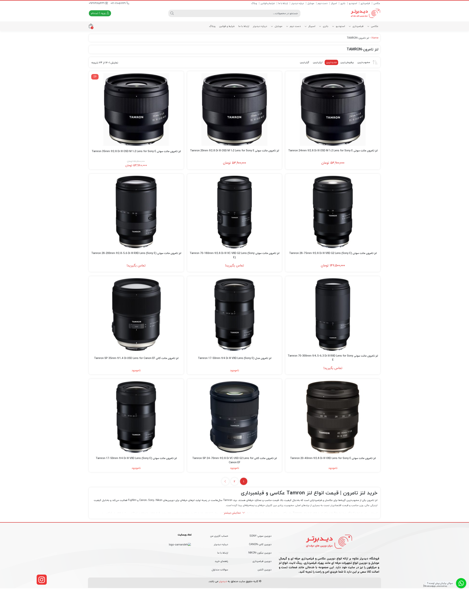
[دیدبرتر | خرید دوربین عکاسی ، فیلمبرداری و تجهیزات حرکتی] (365, 13)
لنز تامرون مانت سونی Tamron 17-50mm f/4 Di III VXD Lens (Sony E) (136, 458)
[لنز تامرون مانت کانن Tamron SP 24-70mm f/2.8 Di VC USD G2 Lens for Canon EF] (234, 417)
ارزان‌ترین (317, 62)
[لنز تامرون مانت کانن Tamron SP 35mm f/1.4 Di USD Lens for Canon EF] (136, 314)
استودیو (353, 3)
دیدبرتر (223, 581)
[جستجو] (172, 13)
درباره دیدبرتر (297, 3)
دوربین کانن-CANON (260, 544)
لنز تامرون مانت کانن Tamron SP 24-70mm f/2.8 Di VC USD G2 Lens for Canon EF (234, 460)
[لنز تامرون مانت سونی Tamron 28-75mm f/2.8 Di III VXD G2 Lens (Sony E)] (332, 212)
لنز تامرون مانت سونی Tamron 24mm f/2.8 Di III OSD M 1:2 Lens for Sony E (333, 150)
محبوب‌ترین (363, 62)
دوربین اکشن (265, 569)
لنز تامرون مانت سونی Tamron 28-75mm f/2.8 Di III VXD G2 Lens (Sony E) (333, 253)
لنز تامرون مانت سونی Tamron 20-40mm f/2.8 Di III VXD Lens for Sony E (333, 458)
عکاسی (376, 3)
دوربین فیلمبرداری (262, 561)
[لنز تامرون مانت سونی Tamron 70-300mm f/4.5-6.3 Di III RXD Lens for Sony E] (332, 314)
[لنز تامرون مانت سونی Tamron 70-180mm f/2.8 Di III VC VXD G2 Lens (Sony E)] (234, 212)
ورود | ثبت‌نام (98, 13)
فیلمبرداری (365, 3)
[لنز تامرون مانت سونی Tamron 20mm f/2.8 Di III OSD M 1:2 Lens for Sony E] (234, 109)
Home (375, 38)
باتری (342, 3)
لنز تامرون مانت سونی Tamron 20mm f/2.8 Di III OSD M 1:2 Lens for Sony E (234, 150)
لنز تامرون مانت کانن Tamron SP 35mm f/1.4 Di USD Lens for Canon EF (136, 358)
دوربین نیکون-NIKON (260, 553)
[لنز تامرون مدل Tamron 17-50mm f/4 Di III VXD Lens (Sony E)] (234, 314)
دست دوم (323, 3)
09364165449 (97, 3)
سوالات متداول (220, 569)
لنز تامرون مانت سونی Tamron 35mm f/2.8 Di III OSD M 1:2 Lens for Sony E (136, 151)
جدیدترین (331, 62)
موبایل (310, 3)
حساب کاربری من (219, 536)
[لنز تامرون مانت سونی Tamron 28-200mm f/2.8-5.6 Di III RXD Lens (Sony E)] (136, 212)
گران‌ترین (304, 62)
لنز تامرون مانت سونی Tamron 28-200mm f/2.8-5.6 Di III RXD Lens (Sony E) (136, 253)
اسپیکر (334, 3)
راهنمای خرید (221, 561)
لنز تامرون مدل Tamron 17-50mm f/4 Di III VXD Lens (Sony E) (234, 358)
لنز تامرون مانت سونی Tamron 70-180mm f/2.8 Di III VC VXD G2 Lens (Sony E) (234, 255)
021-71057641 (118, 3)
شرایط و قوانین (268, 3)
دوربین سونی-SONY (261, 536)
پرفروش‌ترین (347, 62)
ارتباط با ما (283, 3)
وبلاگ (254, 3)
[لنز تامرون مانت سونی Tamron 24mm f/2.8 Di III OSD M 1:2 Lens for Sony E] (332, 109)
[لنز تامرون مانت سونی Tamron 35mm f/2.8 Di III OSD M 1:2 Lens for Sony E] (136, 109)
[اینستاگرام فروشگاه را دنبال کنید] (42, 580)
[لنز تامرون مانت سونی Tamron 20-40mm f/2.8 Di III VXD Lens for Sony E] (332, 417)
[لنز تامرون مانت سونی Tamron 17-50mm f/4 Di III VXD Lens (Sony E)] (136, 417)
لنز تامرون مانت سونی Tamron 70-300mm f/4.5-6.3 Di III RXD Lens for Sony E (333, 358)
